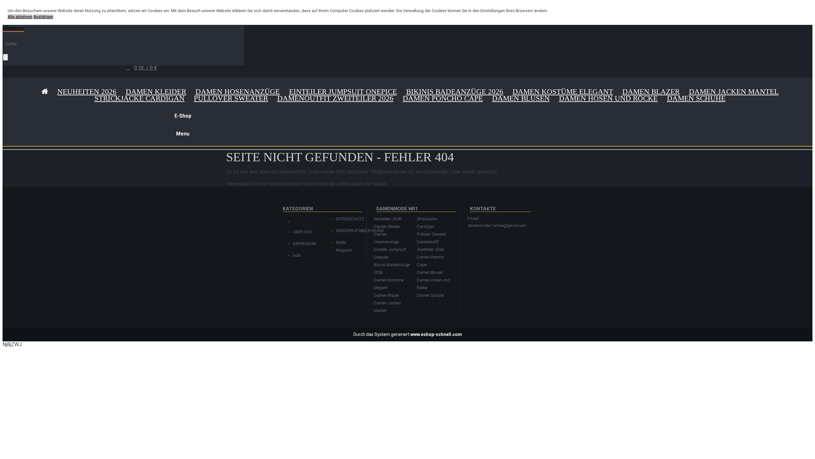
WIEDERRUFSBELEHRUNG (348, 230)
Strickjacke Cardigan (140, 98)
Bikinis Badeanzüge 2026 (454, 92)
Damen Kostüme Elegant (563, 92)
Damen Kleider (156, 92)
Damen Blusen (521, 98)
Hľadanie (13, 28)
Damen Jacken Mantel (734, 92)
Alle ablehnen (20, 16)
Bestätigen (43, 16)
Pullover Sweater (231, 98)
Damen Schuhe (696, 98)
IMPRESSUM (304, 243)
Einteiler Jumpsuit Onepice (343, 92)
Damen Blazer (651, 92)
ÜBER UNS (302, 231)
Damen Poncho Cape (443, 98)
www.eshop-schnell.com (436, 334)
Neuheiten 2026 (87, 92)
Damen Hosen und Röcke (608, 98)
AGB (297, 255)
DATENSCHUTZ (348, 218)
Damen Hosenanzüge (237, 92)
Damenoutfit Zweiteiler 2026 (335, 98)
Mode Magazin (344, 246)
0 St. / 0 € (145, 67)
